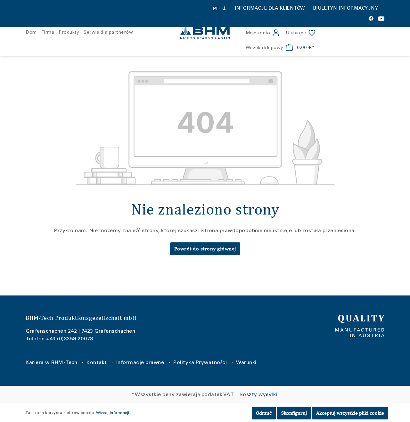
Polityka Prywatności (200, 362)
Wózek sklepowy (264, 48)
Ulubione (296, 33)
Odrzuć (264, 413)
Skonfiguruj (294, 413)
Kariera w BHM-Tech (51, 362)
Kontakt (96, 362)
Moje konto (258, 33)
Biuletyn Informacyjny (345, 8)
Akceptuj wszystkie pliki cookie (350, 413)
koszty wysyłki (258, 394)
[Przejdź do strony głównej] (204, 33)
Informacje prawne (140, 362)
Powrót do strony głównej (205, 249)
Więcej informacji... (114, 413)
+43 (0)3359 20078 (69, 339)
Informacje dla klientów (270, 8)
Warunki (246, 362)
